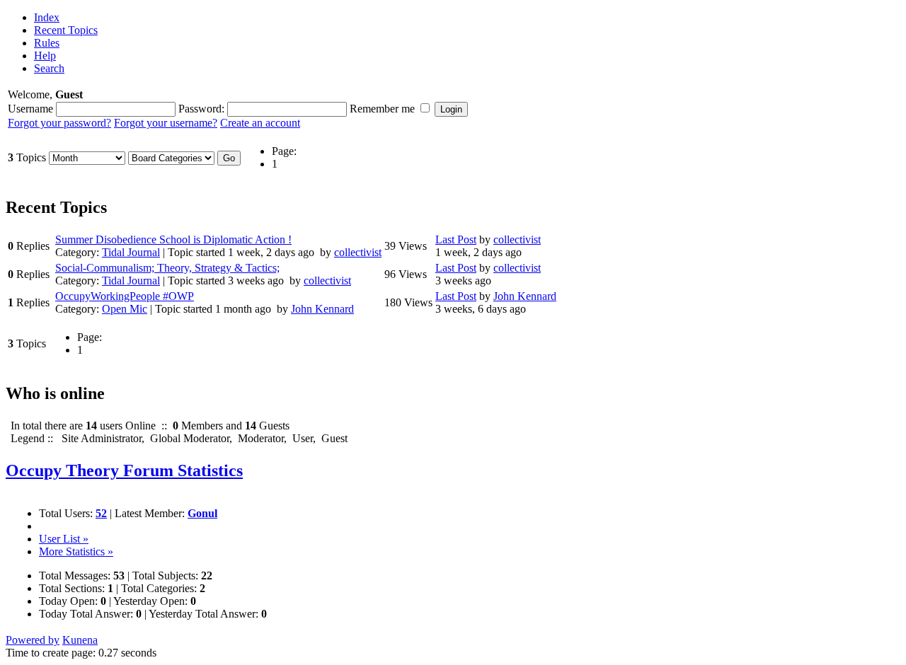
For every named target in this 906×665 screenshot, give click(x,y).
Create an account (260, 123)
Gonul (202, 513)
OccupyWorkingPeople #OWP (124, 296)
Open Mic (124, 309)
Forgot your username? (165, 123)
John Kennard (322, 309)
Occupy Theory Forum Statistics (124, 470)
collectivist (358, 252)
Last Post (455, 239)
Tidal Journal (131, 252)
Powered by (32, 640)
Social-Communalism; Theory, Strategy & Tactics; (167, 268)
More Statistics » (76, 551)
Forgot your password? (59, 123)
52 (101, 513)
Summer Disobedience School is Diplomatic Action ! (173, 239)
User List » (63, 539)
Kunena (80, 640)
